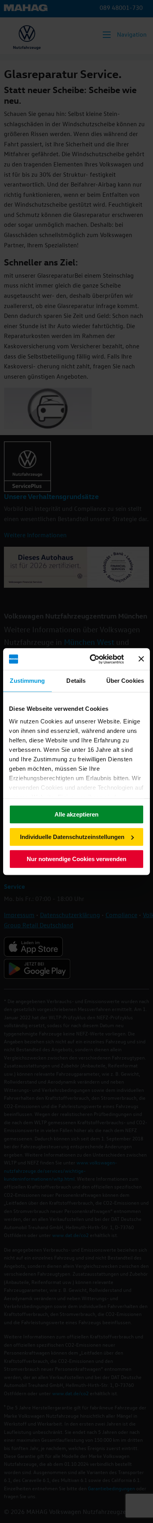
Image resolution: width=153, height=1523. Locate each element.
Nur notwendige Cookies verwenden (76, 859)
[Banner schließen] (141, 659)
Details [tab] (76, 680)
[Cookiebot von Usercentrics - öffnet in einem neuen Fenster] (93, 659)
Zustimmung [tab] (27, 680)
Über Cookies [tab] (125, 680)
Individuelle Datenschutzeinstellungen (72, 836)
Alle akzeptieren (76, 814)
